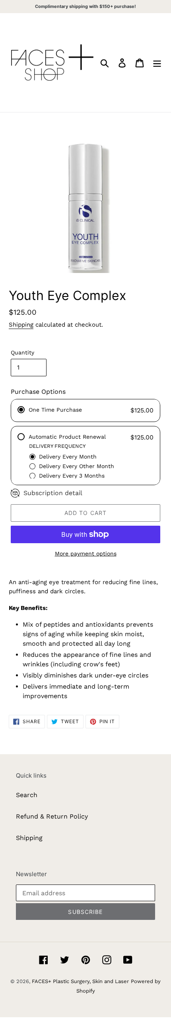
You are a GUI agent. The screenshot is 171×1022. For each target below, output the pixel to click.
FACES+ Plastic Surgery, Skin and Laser (80, 981)
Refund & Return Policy (52, 816)
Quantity (22, 352)
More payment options (86, 553)
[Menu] (157, 63)
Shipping (21, 324)
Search (26, 795)
